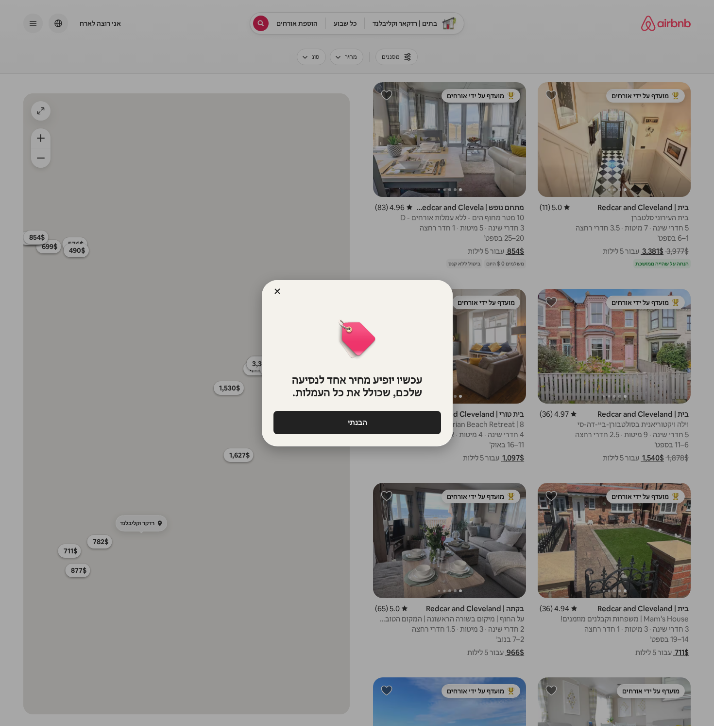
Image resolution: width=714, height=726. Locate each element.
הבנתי (357, 422)
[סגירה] (277, 291)
